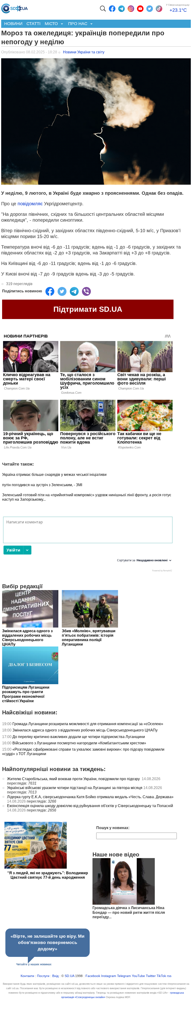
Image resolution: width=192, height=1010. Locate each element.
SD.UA (69, 976)
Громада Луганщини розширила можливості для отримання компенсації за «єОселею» (87, 724)
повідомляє (31, 203)
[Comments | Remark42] (88, 545)
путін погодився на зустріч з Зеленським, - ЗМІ (42, 485)
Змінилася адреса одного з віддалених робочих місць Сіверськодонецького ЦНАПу (85, 730)
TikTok (161, 976)
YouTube (138, 976)
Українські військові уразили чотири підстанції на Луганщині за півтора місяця (74, 788)
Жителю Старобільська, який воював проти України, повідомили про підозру (74, 779)
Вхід (55, 976)
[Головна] (14, 7)
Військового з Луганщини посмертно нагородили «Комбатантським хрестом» (79, 743)
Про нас (76, 24)
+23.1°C (178, 10)
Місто (50, 24)
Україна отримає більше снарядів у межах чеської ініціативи (54, 475)
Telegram (124, 976)
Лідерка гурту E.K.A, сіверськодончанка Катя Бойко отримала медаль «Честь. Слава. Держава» (90, 797)
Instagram (108, 976)
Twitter (151, 976)
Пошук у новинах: (112, 828)
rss (169, 976)
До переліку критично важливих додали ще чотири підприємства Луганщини (79, 737)
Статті (33, 23)
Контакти (27, 976)
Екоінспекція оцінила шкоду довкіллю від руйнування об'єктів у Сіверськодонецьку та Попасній (90, 806)
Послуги (43, 976)
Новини (13, 23)
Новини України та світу (83, 52)
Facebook (92, 976)
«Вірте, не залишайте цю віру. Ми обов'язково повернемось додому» (48, 942)
